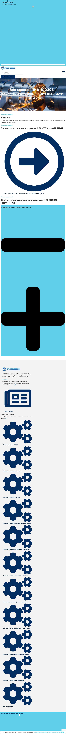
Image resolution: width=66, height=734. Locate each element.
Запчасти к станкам (9, 79)
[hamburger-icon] (63, 71)
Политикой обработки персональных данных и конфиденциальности (47, 732)
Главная (6, 72)
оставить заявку (8, 77)
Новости (4, 379)
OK (62, 732)
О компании (6, 73)
